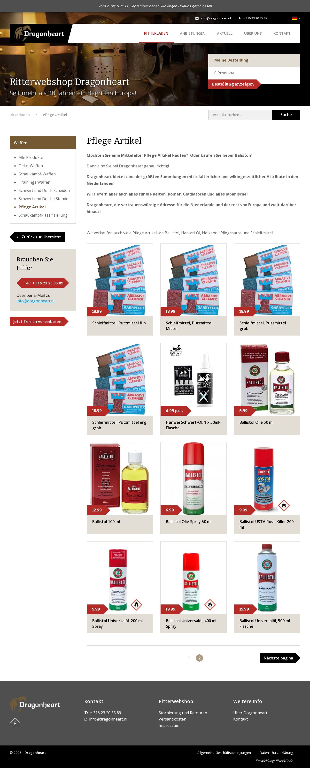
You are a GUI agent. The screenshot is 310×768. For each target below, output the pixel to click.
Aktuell (224, 33)
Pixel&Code (284, 760)
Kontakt (282, 33)
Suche (286, 114)
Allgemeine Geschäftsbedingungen (224, 752)
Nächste (278, 658)
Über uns (253, 33)
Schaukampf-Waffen (37, 174)
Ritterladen (156, 33)
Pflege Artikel (32, 207)
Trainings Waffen (34, 182)
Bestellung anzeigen (233, 84)
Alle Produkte (31, 157)
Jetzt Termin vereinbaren (37, 321)
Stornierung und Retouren (183, 712)
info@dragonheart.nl (216, 18)
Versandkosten (172, 719)
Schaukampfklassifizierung (43, 215)
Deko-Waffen (31, 165)
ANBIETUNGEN (192, 33)
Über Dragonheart (250, 712)
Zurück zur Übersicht (41, 237)
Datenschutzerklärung (276, 752)
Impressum (169, 725)
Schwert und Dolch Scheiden (44, 190)
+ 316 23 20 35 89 (255, 18)
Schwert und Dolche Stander (44, 198)
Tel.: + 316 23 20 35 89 (43, 283)
